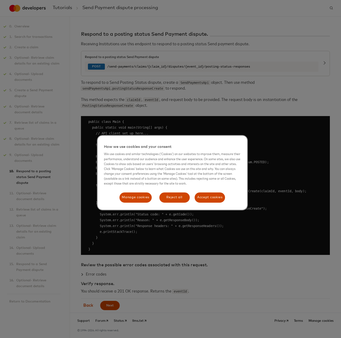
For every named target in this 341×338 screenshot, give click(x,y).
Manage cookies (135, 197)
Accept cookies (210, 197)
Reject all (174, 197)
